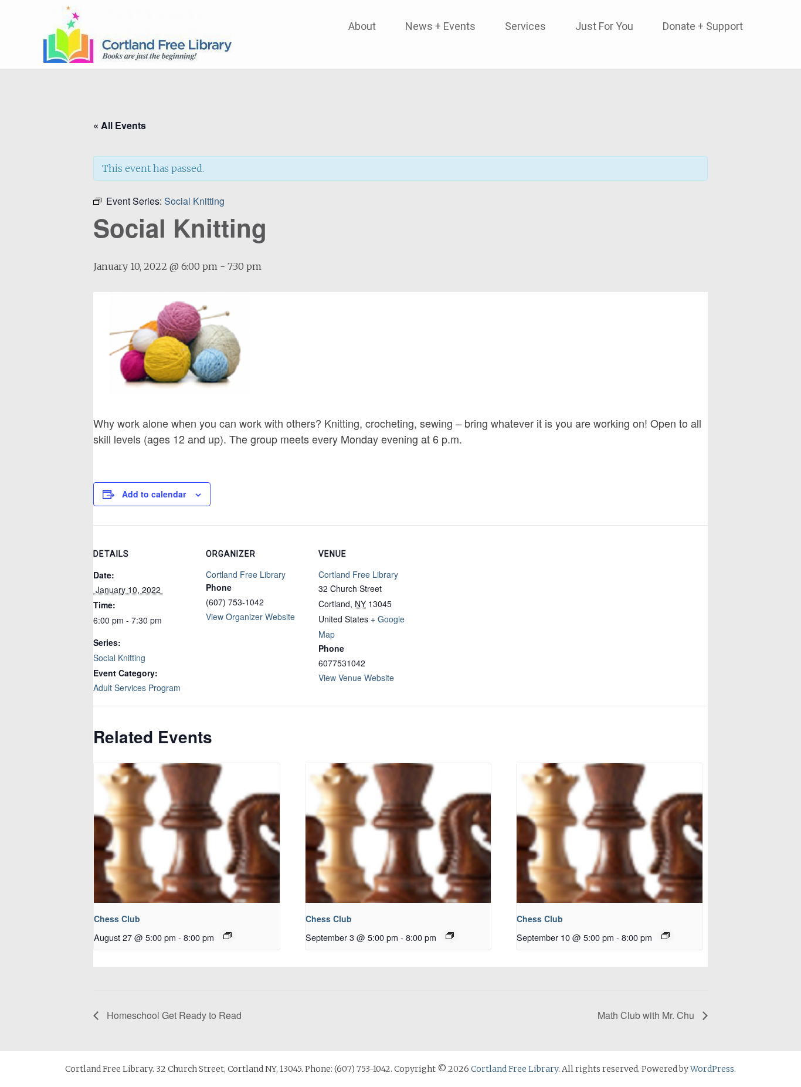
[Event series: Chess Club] (227, 935)
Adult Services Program (137, 687)
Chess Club (117, 919)
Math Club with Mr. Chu (647, 1015)
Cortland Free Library (246, 574)
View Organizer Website (250, 616)
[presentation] (187, 833)
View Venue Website (356, 677)
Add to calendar (154, 494)
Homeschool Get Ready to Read (173, 1015)
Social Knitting (119, 657)
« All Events (119, 125)
